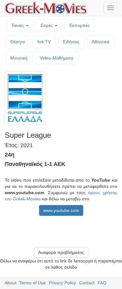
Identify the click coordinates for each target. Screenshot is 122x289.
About (10, 282)
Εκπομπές (79, 25)
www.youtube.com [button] (61, 210)
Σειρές (47, 25)
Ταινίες (18, 25)
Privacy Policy (62, 282)
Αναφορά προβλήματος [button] (61, 252)
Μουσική (19, 57)
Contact (86, 282)
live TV (44, 41)
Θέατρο (17, 41)
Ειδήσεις (71, 41)
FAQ (102, 282)
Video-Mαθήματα (56, 57)
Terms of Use (32, 282)
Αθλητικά (100, 41)
